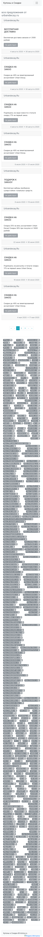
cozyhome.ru (21, 395)
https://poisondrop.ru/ (11, 559)
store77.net (8, 874)
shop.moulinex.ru (33, 844)
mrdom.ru (35, 768)
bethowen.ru (34, 373)
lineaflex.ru (22, 743)
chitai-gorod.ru (9, 390)
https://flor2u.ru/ (33, 486)
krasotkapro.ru (21, 730)
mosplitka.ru (8, 768)
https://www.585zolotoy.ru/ (13, 622)
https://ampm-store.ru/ (12, 451)
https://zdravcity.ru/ (31, 708)
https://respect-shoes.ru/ (30, 567)
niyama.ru (8, 781)
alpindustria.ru (33, 357)
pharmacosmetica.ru (31, 798)
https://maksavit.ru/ (32, 524)
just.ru (36, 718)
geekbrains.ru (33, 425)
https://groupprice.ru (11, 499)
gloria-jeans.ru (33, 428)
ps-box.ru (19, 814)
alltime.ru (35, 355)
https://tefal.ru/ (33, 602)
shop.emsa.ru (34, 836)
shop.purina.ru (33, 849)
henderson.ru (9, 436)
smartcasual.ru (9, 864)
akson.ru (7, 347)
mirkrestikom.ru (33, 758)
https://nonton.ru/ (10, 544)
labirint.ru (8, 733)
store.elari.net (33, 872)
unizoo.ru (22, 899)
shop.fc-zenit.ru (9, 839)
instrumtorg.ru (24, 715)
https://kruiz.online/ (11, 511)
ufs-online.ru (22, 897)
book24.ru (8, 380)
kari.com (23, 720)
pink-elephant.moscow (11, 801)
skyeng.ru (22, 861)
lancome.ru (21, 736)
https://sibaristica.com (11, 584)
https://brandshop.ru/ (31, 463)
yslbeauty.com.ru (18, 917)
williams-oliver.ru (20, 912)
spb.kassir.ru (20, 867)
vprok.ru (20, 909)
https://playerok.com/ (31, 557)
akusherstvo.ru (20, 347)
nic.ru (23, 778)
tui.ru (36, 892)
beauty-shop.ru (9, 370)
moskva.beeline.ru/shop (12, 766)
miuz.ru (7, 761)
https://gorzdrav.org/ (31, 496)
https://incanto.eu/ (32, 504)
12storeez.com (33, 340)
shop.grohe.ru (33, 839)
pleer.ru (36, 801)
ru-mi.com (22, 821)
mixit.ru (18, 761)
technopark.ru (19, 879)
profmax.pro (8, 814)
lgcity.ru (35, 740)
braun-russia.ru (9, 385)
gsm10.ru (35, 433)
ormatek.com (34, 786)
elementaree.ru (9, 410)
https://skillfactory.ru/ (11, 587)
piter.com (26, 801)
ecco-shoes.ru (33, 405)
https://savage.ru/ (32, 574)
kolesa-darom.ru (10, 728)
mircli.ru (21, 758)
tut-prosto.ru (9, 894)
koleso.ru (23, 728)
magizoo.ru (34, 746)
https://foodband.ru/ (11, 488)
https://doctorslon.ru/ (31, 473)
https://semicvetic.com (12, 579)
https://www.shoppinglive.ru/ (14, 690)
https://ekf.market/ (10, 478)
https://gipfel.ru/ (33, 494)
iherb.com (24, 710)
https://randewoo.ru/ (11, 567)
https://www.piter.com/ (12, 678)
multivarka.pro (22, 771)
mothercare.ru (22, 768)
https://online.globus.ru (31, 546)
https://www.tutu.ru (32, 698)
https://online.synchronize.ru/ (13, 549)
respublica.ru (23, 819)
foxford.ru (35, 420)
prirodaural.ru (20, 811)
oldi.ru (7, 786)
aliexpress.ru (9, 355)
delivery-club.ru (9, 398)
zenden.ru (22, 919)
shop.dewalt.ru (21, 836)
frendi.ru (7, 423)
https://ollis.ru (9, 546)
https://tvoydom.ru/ (32, 609)
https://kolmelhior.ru (32, 509)
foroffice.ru (23, 420)
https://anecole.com (10, 453)
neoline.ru (18, 773)
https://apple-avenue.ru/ (30, 453)
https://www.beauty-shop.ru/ (13, 632)
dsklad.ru (35, 403)
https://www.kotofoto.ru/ (12, 655)
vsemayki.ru (34, 909)
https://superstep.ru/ (31, 599)
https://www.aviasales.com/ (13, 630)
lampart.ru (8, 736)
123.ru (20, 340)
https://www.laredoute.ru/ (13, 660)
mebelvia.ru (8, 756)
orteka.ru (7, 788)
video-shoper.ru (33, 904)
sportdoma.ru (34, 867)
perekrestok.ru (9, 796)
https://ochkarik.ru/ (32, 544)
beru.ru (7, 373)
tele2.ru (7, 882)
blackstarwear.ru (10, 378)
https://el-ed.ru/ (33, 478)
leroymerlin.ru (34, 738)
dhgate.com (22, 398)
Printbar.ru (21, 809)
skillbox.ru (35, 859)
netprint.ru (21, 776)
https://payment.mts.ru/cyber (14, 554)
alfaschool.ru (34, 347)
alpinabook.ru (9, 357)
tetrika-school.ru (19, 882)
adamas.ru (34, 345)
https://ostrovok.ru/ (32, 549)
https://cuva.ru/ (9, 471)
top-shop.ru (34, 889)
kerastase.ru (8, 723)
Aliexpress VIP (33, 350)
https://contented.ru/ (31, 468)
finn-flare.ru (22, 418)
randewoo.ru (8, 819)
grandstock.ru (33, 431)
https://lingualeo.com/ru (31, 516)
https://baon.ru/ (33, 461)
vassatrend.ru (33, 902)
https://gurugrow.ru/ (32, 499)
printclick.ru (34, 809)
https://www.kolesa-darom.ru (14, 652)
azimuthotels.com (32, 367)
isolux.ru (14, 718)
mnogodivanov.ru (32, 761)
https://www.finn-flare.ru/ (30, 647)
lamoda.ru (34, 733)
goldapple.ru (8, 431)
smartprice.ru (22, 864)
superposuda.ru (20, 874)
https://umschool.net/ (11, 612)
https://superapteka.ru (12, 599)
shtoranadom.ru (9, 859)
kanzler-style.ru (9, 720)
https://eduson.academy (30, 476)
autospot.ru (34, 365)
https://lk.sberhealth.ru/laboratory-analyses (18, 519)
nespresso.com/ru (32, 773)
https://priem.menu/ (11, 564)
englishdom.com (33, 410)
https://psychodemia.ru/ (31, 564)
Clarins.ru (35, 390)
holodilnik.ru (9, 438)
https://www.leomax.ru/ (12, 662)
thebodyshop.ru (33, 882)
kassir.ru (35, 720)
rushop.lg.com (9, 824)
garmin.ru (28, 423)
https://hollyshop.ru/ (11, 501)
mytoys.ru (34, 771)
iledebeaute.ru (10, 713)
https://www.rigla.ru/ (11, 683)
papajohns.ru (9, 791)
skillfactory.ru (9, 861)
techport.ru (34, 879)
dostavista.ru (22, 403)
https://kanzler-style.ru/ (12, 506)
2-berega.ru (34, 342)
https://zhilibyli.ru (10, 710)
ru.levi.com (34, 821)
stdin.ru (23, 869)
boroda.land (34, 380)
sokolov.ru (8, 867)
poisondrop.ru (34, 804)
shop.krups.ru (33, 841)
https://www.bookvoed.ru (13, 637)
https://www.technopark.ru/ (13, 698)
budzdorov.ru (9, 388)
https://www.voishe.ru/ (11, 700)
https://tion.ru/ (9, 604)
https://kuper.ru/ (33, 511)
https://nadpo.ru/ (10, 541)
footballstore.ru (9, 420)
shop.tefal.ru (8, 856)
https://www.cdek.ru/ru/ (12, 642)
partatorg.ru (34, 791)
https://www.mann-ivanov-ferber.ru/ (16, 665)
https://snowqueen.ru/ (11, 594)
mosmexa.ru (34, 766)
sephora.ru (34, 831)
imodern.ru (34, 713)
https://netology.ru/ (32, 541)
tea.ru (6, 879)
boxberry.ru (21, 383)
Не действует (10, 45)
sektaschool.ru (33, 829)
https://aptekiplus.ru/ (11, 456)
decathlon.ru (34, 395)
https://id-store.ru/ (32, 501)
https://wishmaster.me (12, 620)
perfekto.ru (22, 796)
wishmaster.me (33, 912)
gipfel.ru (21, 428)
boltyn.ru (35, 378)
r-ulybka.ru (8, 816)
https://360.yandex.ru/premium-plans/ (17, 443)
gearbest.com (9, 425)
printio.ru (8, 811)
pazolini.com (20, 794)
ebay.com (19, 405)
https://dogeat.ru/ (10, 476)
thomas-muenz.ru (10, 884)
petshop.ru (8, 798)
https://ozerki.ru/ (10, 552)
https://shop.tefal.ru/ (31, 582)
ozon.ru (35, 788)
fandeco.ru (8, 418)
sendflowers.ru (9, 831)
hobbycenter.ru (23, 436)
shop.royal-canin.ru (32, 854)
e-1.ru (6, 405)
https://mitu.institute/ (31, 531)
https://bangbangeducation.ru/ (14, 461)
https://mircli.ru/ (33, 529)
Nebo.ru (7, 773)
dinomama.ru (34, 398)
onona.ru (19, 786)
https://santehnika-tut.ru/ (13, 574)
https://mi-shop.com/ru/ (30, 526)
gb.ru (36, 423)
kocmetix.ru (34, 725)
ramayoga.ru (34, 816)
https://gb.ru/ (9, 491)
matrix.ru (7, 751)
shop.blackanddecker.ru (30, 834)
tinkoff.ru (35, 884)
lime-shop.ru (8, 743)
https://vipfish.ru (10, 615)
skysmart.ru (34, 861)
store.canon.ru (19, 872)
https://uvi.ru (34, 612)
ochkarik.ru (23, 783)
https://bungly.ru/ (10, 466)
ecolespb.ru (19, 408)
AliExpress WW (9, 352)
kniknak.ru (22, 725)
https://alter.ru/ (33, 448)
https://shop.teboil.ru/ (11, 582)
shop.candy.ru (9, 836)
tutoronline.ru (23, 894)
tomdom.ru (21, 889)
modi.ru (6, 763)
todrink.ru (35, 887)
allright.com (22, 355)
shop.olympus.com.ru (31, 846)
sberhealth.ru (34, 826)
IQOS (6, 718)
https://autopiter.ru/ (32, 456)
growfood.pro (23, 433)
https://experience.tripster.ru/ (14, 486)
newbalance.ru (9, 778)
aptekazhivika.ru (24, 360)
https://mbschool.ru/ (11, 526)
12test (6, 342)
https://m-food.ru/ (10, 524)
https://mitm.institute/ (11, 531)
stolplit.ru (7, 872)
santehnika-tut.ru (10, 826)
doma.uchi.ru (9, 403)
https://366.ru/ (9, 446)
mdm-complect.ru (21, 753)
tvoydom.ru (8, 897)
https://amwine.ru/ (32, 451)
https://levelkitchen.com (12, 516)
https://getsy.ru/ (33, 491)
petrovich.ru (34, 796)
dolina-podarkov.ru (32, 400)
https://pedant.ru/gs (11, 557)
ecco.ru (7, 408)
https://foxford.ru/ (32, 488)
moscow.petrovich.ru (20, 763)
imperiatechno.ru (10, 715)
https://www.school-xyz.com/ (14, 685)
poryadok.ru (8, 809)
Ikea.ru (36, 710)
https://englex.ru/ (33, 481)
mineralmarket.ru (10, 758)
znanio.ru (35, 919)
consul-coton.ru (33, 393)
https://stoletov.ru (10, 597)
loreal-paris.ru (9, 746)
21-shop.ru (8, 345)
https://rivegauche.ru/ (31, 569)
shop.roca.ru (34, 851)
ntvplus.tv (35, 781)
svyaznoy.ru (34, 874)
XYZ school (22, 914)
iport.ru (35, 715)
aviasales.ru (8, 367)
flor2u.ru (35, 418)
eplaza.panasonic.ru (10, 413)
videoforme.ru (9, 907)
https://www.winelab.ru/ (30, 700)
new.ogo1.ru (34, 776)
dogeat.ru (8, 400)
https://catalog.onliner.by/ (30, 466)
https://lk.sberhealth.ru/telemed (14, 521)
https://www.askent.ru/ (12, 625)
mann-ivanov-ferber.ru (12, 748)
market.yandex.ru (32, 748)
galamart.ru (17, 423)
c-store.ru (35, 388)
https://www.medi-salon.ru (13, 670)
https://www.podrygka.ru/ (13, 680)
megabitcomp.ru (21, 756)
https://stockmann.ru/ (31, 594)
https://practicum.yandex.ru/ (14, 562)
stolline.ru (35, 869)
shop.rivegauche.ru (11, 851)
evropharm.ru (9, 415)
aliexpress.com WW (32, 352)
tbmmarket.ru (19, 877)
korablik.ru (34, 728)
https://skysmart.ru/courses (13, 592)
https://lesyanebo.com (31, 514)
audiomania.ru (21, 365)
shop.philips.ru (9, 849)
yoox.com (35, 914)
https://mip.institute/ (11, 529)
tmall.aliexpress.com (11, 887)
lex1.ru (26, 740)
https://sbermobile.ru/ (31, 577)
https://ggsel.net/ (10, 494)
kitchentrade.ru (9, 725)
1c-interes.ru (19, 342)
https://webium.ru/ (32, 615)
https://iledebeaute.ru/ (12, 504)
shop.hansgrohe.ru (10, 841)
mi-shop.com (34, 756)
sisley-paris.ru (23, 859)
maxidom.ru (20, 751)
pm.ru (6, 804)
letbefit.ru (8, 740)
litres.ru (35, 743)
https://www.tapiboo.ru (11, 695)
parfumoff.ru (22, 791)
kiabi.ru (21, 723)
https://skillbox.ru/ (32, 584)
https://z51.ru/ (33, 705)
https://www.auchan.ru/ (30, 625)
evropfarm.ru (34, 413)
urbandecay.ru (33, 899)
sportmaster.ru (9, 869)
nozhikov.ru (21, 781)
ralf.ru (21, 816)
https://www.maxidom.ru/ (13, 667)
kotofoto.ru (8, 730)
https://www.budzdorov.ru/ (13, 640)
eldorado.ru (34, 408)
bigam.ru (7, 375)
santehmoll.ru (34, 824)
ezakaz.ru (21, 415)
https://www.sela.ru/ (11, 688)
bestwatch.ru (20, 373)
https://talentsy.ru (10, 602)
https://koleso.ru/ (10, 509)
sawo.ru (23, 826)
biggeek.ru (21, 375)
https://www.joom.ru (11, 650)
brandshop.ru (34, 383)
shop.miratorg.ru (10, 844)
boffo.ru (24, 378)
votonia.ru (35, 907)
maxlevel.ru (8, 753)
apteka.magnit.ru (10, 360)
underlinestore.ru (10, 899)
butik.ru (22, 388)
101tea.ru (7, 340)
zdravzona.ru (8, 919)
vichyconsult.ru (9, 904)
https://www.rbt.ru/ (32, 680)
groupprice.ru (9, 433)
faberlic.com (34, 415)
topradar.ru (8, 892)
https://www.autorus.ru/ (12, 627)
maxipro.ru (34, 751)
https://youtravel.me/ (11, 705)
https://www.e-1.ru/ (10, 647)
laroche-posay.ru (10, 738)
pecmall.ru (35, 794)
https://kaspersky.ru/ (31, 506)
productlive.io (34, 811)
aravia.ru (35, 360)
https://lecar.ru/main (11, 514)
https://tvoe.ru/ (9, 609)
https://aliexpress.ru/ (12, 448)
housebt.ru (35, 438)
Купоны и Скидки (12, 3)
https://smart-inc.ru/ (32, 592)
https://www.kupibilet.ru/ (12, 657)
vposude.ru (8, 909)
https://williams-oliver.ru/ (12, 617)
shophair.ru (20, 856)
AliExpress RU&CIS (11, 350)
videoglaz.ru (22, 907)
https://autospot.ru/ (10, 458)
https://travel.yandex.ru (12, 607)
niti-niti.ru (35, 778)
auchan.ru (8, 365)
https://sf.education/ (31, 579)
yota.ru (7, 917)
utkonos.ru (8, 902)
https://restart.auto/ (11, 569)
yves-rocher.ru (33, 917)
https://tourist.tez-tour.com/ (29, 604)
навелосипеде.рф (18, 922)
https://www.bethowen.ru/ (12, 635)
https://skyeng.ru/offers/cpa (14, 589)
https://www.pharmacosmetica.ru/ (15, 675)
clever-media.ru (9, 393)
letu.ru (17, 740)
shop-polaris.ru (9, 834)
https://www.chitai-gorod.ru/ (14, 645)
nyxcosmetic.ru (9, 783)
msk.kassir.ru (9, 771)
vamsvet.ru (20, 902)
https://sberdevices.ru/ (12, 577)
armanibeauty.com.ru (11, 362)
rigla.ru (36, 819)
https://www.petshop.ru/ (12, 673)
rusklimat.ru (21, 824)
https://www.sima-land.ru (13, 693)
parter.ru (7, 794)
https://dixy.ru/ (9, 473)
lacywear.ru (21, 733)
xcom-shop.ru (9, 914)
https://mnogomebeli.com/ (13, 534)
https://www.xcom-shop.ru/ (13, 703)
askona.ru (35, 362)
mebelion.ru (34, 753)
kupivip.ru (34, 730)
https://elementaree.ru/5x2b (13, 481)
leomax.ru (22, 738)
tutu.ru (36, 894)
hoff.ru (36, 436)
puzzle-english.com (32, 814)
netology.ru (8, 776)
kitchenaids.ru (34, 723)
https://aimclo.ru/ (32, 446)
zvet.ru (7, 922)
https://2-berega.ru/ (11, 441)
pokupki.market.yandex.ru (13, 806)
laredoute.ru (34, 736)
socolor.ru (34, 864)
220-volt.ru (21, 345)
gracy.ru (20, 431)
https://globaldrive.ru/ (11, 496)
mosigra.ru (34, 763)
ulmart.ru (35, 897)
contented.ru (8, 395)
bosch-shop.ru (9, 383)
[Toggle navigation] (37, 3)
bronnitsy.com (33, 385)
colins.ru (21, 393)
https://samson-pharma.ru (13, 572)
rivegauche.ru (9, 821)
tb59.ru (7, 877)
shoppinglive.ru (33, 856)
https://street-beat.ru (31, 597)
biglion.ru (35, 375)
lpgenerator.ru (22, 746)
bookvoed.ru (21, 380)
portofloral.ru (34, 806)
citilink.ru (23, 390)
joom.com (25, 718)
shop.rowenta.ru (10, 854)
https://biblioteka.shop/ (12, 463)
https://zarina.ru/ (10, 708)
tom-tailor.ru (8, 889)
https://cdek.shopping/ (12, 468)
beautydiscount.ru (32, 370)
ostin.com (21, 788)
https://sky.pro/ (33, 587)
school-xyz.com (9, 829)
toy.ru (23, 892)
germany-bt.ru (9, 428)
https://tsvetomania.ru (31, 607)
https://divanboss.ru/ (31, 471)
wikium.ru (8, 912)
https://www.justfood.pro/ (30, 650)
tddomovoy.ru (33, 877)
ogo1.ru (36, 783)
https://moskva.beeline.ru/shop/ (15, 536)
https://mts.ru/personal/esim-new (15, 539)
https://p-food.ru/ (32, 552)
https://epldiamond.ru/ (11, 483)
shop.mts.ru (9, 846)
